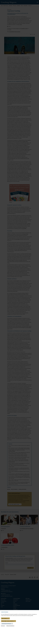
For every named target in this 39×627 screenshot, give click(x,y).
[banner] (19, 313)
